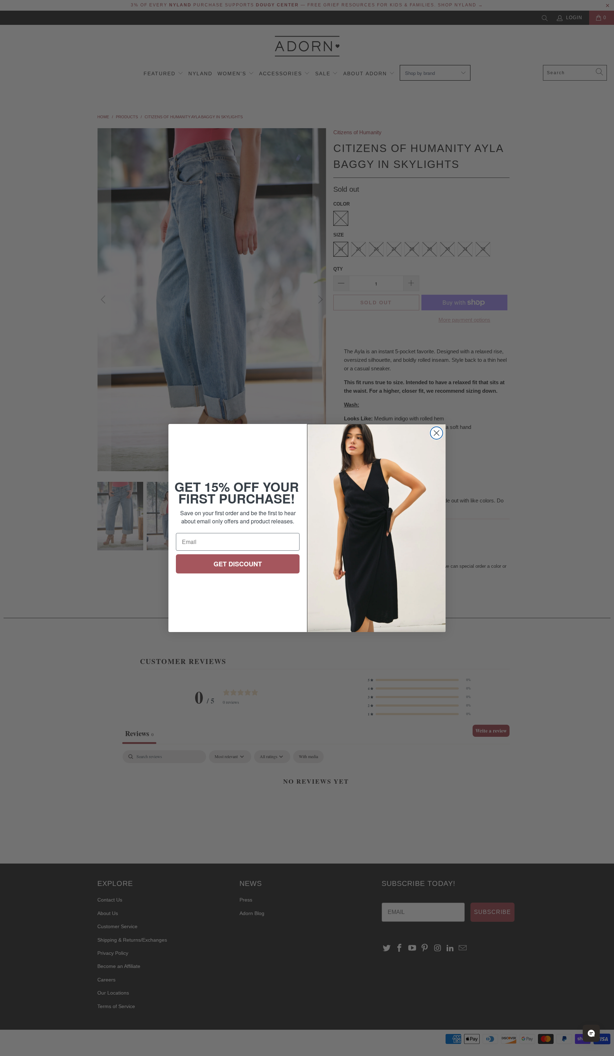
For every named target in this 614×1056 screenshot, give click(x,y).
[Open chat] (591, 1033)
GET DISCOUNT (238, 563)
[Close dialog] (436, 433)
